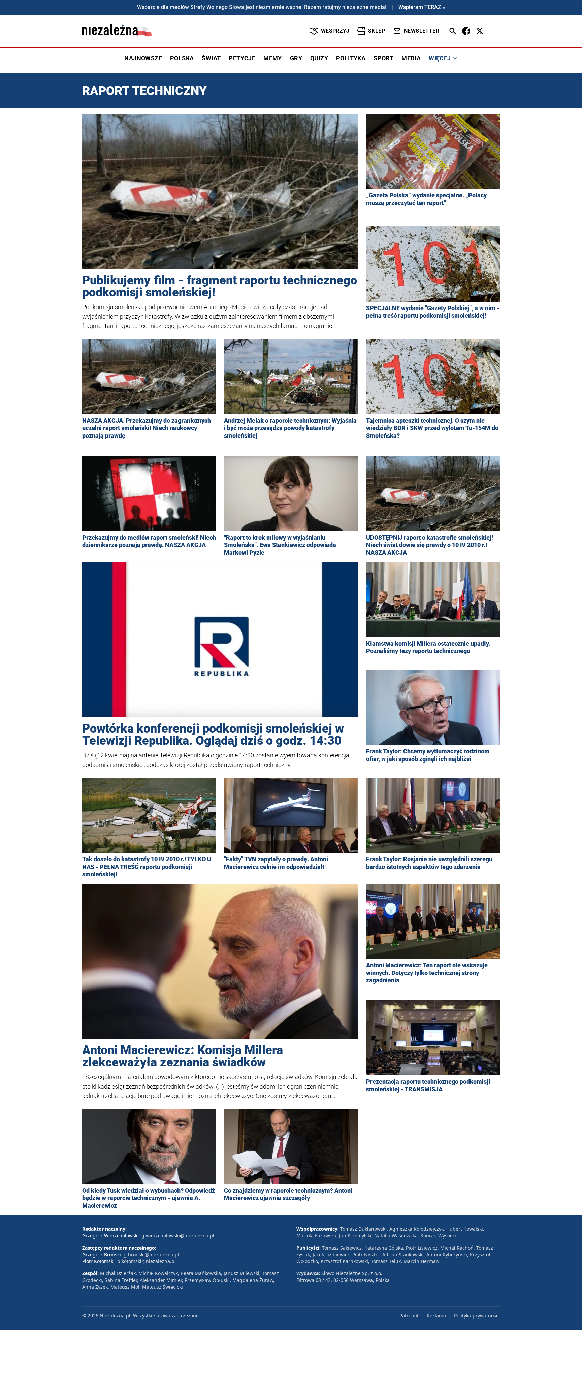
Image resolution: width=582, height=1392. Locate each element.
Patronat (409, 1315)
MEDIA (411, 58)
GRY (296, 58)
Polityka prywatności (477, 1315)
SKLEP (376, 31)
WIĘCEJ (440, 58)
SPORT (383, 58)
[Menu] (494, 31)
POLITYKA (350, 58)
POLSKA (182, 58)
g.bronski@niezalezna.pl (151, 1254)
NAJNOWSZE (143, 58)
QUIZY (319, 58)
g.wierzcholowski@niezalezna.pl (177, 1235)
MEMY (272, 58)
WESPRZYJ (335, 31)
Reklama (436, 1315)
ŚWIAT (211, 58)
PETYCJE (242, 58)
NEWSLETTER (421, 31)
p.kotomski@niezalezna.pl (146, 1261)
